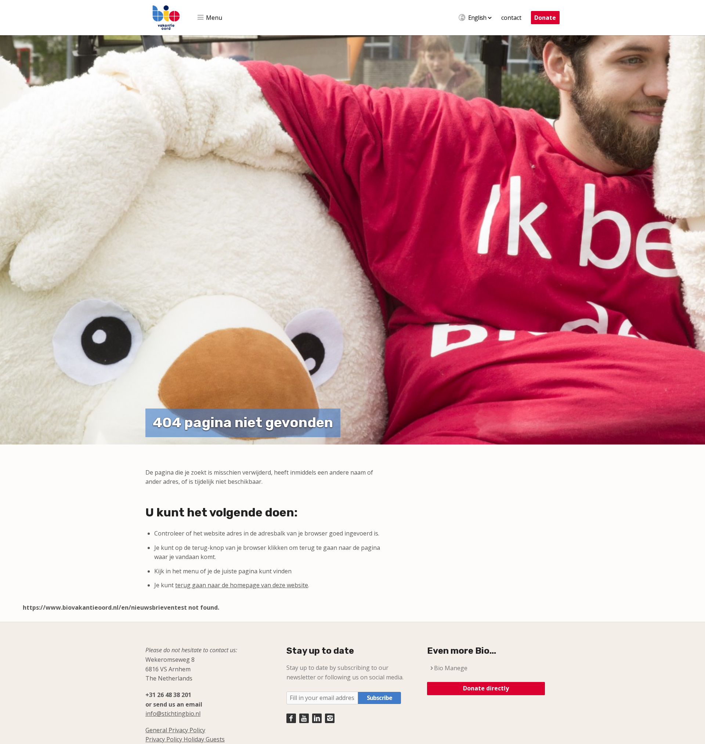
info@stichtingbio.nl (172, 713)
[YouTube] (304, 718)
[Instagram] (330, 718)
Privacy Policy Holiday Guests (185, 739)
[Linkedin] (317, 718)
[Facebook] (291, 718)
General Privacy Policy (175, 730)
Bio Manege (450, 668)
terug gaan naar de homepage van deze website (241, 585)
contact (511, 18)
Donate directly (486, 688)
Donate (545, 18)
